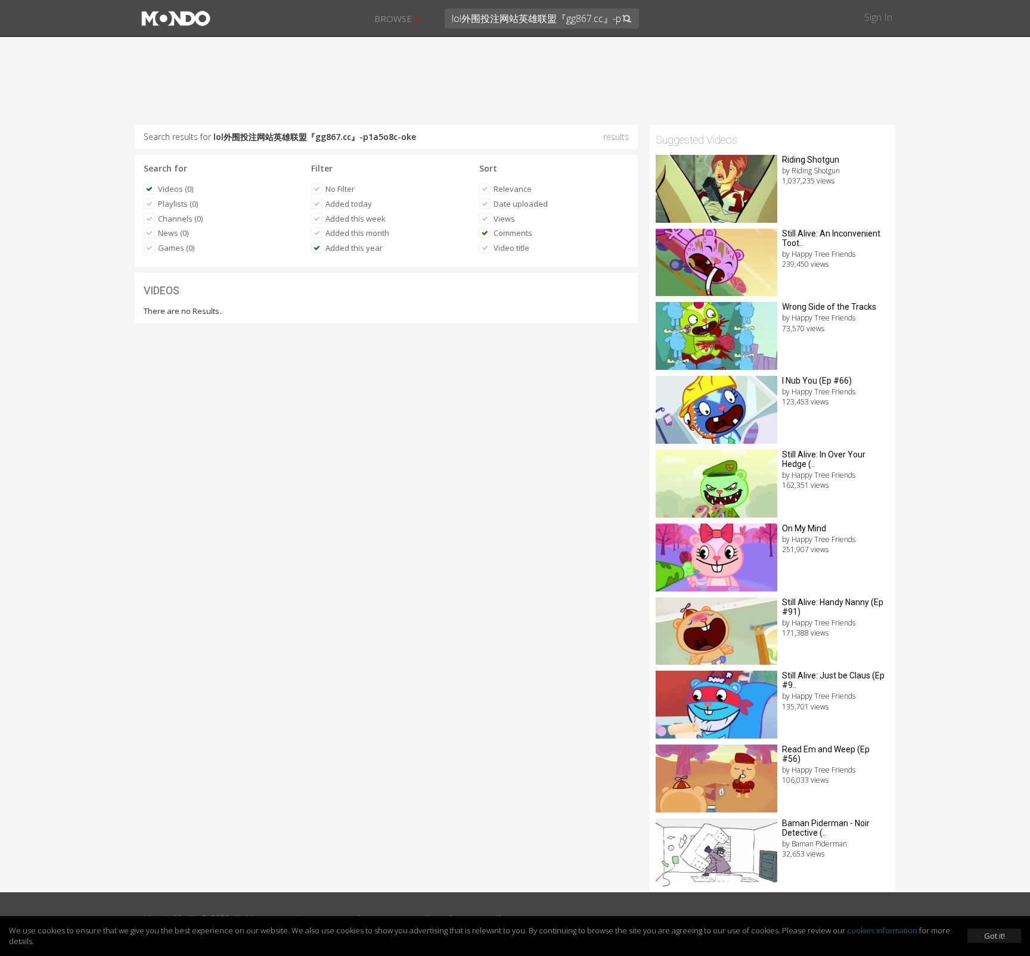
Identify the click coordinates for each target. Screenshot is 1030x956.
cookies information (882, 930)
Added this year (354, 247)
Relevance (513, 188)
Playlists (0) (178, 203)
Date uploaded (521, 203)
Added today (348, 203)
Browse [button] (394, 18)
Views (504, 218)
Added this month (357, 233)
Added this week (355, 218)
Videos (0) (175, 188)
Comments (513, 233)
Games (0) (176, 247)
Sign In (878, 17)
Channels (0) (180, 218)
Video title (511, 247)
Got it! (994, 935)
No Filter (340, 188)
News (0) (173, 233)
